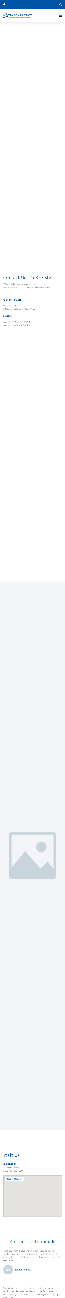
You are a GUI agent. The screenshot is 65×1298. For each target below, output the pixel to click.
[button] (60, 4)
